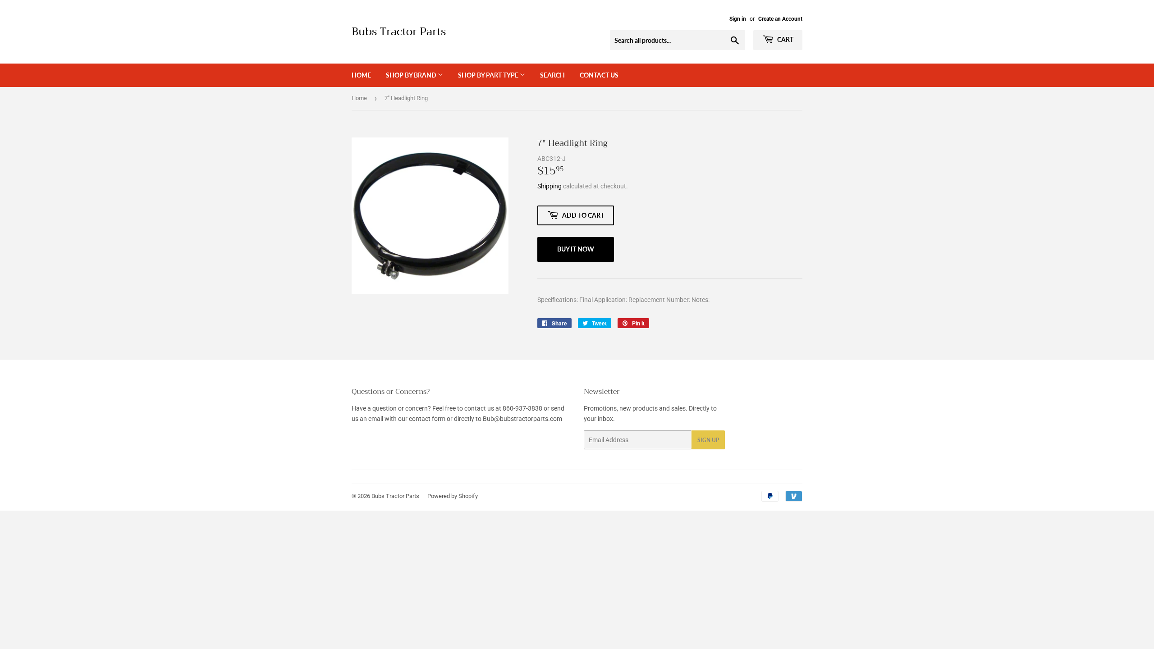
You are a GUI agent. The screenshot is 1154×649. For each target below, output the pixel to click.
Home (361, 75)
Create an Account (780, 19)
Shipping (549, 186)
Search (552, 75)
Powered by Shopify (452, 496)
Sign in (737, 19)
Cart (784, 39)
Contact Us (599, 75)
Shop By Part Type (489, 75)
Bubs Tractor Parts (399, 32)
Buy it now (575, 249)
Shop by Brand (412, 75)
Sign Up (708, 440)
